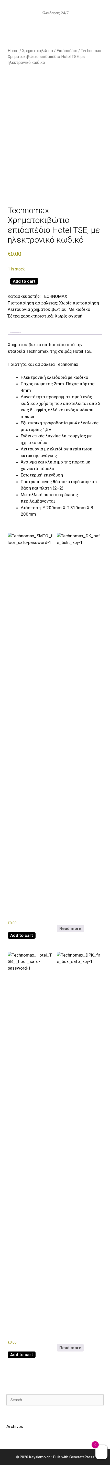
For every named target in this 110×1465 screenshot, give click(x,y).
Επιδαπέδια (67, 50)
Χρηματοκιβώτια (37, 50)
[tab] (15, 332)
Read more (70, 928)
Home (13, 50)
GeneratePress (81, 1457)
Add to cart (24, 281)
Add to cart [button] (21, 935)
